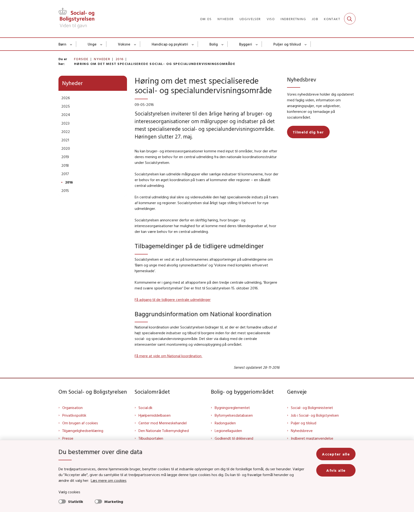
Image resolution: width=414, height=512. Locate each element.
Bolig (213, 44)
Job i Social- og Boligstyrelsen (315, 415)
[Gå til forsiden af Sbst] (76, 19)
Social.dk (145, 407)
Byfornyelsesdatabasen (234, 415)
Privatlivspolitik (74, 415)
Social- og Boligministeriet (312, 407)
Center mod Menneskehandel (162, 422)
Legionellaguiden (228, 430)
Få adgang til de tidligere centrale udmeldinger (173, 299)
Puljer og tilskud (287, 44)
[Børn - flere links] (71, 44)
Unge (92, 44)
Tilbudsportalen (150, 438)
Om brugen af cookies (80, 422)
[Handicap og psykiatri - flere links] (193, 44)
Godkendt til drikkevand (234, 438)
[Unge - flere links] (101, 44)
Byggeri (245, 44)
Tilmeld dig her (308, 132)
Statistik (75, 501)
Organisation (72, 407)
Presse (67, 438)
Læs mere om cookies (108, 480)
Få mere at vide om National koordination (168, 355)
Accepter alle (336, 454)
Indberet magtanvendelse (312, 438)
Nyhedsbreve (302, 430)
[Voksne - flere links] (135, 44)
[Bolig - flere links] (223, 44)
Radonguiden (225, 422)
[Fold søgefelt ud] (350, 18)
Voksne (124, 44)
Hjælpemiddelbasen (154, 415)
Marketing (113, 501)
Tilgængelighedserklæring (82, 430)
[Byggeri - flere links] (257, 44)
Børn (62, 44)
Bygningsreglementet (232, 407)
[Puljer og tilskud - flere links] (306, 44)
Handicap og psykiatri (170, 44)
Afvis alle (335, 470)
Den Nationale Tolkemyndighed (163, 430)
